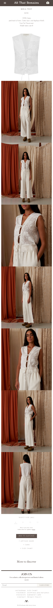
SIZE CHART (32, 590)
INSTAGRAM (20, 590)
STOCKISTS (21, 595)
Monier (34, 605)
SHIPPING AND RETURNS (38, 593)
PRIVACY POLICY (34, 597)
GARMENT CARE (34, 595)
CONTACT (21, 597)
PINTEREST (21, 593)
